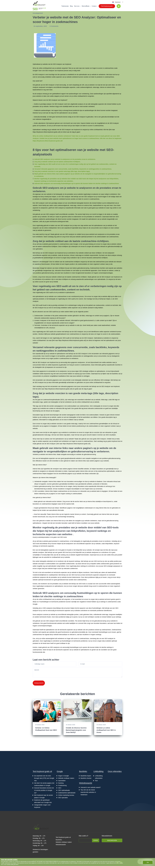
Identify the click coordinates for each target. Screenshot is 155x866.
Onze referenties (115, 771)
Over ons (76, 6)
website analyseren (92, 552)
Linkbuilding (98, 771)
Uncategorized (38, 13)
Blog (71, 6)
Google (60, 771)
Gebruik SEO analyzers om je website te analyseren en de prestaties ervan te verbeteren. (65, 159)
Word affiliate (85, 6)
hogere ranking (66, 493)
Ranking (61, 783)
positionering (80, 426)
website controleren (81, 610)
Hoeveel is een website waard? (91, 787)
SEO (46, 70)
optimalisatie (83, 74)
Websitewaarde (85, 783)
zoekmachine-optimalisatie (106, 471)
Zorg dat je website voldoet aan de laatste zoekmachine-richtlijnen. (57, 161)
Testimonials (65, 6)
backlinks (101, 347)
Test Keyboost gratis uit (42, 771)
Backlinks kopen (86, 776)
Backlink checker (86, 778)
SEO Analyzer (57, 64)
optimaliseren (63, 113)
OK (148, 862)
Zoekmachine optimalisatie (66, 793)
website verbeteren (91, 520)
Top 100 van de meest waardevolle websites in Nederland (88, 792)
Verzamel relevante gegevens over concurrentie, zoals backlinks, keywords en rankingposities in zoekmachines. (73, 169)
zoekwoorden (58, 289)
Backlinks (83, 771)
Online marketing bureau (66, 795)
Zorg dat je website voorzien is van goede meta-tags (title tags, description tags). (62, 171)
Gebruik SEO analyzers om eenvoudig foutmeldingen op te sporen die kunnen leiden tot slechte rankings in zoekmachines (76, 183)
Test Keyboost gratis (107, 6)
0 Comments (54, 26)
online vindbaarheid (79, 96)
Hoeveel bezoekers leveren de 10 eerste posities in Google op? (44, 790)
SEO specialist (63, 797)
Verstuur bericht (38, 683)
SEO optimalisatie (64, 790)
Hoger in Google (63, 776)
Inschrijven (112, 840)
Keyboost (68, 64)
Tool (96, 780)
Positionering (62, 785)
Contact (94, 6)
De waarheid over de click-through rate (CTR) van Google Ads (44, 778)
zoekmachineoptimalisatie (51, 399)
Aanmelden (62, 780)
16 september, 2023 (40, 26)
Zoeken (95, 840)
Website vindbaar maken (66, 778)
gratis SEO (96, 439)
